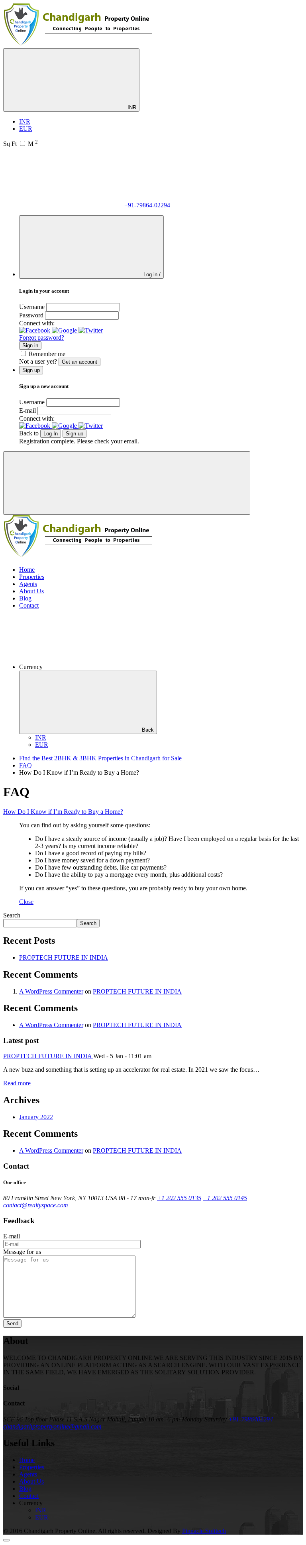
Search (11, 915)
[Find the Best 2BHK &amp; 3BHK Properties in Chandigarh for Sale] (78, 44)
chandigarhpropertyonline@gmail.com (52, 1426)
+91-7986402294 (250, 1419)
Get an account (79, 362)
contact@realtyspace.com (35, 1205)
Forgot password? (41, 337)
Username (32, 306)
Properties (31, 576)
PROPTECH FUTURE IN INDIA (63, 957)
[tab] (153, 811)
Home (27, 569)
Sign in (30, 345)
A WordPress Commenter (51, 991)
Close (26, 901)
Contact (29, 605)
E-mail (27, 410)
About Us (31, 591)
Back (148, 730)
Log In (50, 434)
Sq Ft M (20, 143)
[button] (35, 330)
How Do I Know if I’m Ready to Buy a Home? (63, 811)
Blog (25, 598)
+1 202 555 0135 (179, 1198)
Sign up (74, 434)
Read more (17, 1083)
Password (31, 315)
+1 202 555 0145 (225, 1198)
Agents (28, 584)
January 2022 (36, 1117)
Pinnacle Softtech (204, 1530)
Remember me (47, 353)
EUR (25, 128)
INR (131, 107)
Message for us (22, 1251)
